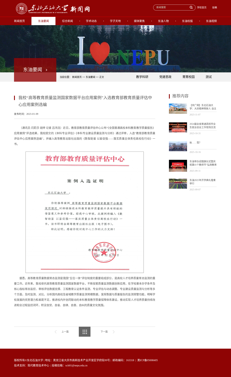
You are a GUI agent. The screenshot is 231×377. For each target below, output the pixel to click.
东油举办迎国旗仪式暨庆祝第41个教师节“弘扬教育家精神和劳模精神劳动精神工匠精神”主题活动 (203, 163)
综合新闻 (67, 21)
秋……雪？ (195, 142)
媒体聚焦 (139, 21)
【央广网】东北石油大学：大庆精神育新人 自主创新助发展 (203, 107)
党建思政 (165, 77)
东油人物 (163, 21)
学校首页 (201, 7)
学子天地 (115, 21)
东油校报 (187, 21)
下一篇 (104, 331)
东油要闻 (43, 21)
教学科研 (142, 77)
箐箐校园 (188, 77)
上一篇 (65, 331)
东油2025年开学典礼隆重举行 (203, 182)
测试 (209, 77)
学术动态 (91, 21)
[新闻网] (52, 8)
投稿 (214, 7)
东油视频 (211, 21)
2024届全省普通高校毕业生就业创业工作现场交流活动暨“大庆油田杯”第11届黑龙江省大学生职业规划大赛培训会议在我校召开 (203, 126)
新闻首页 (19, 21)
